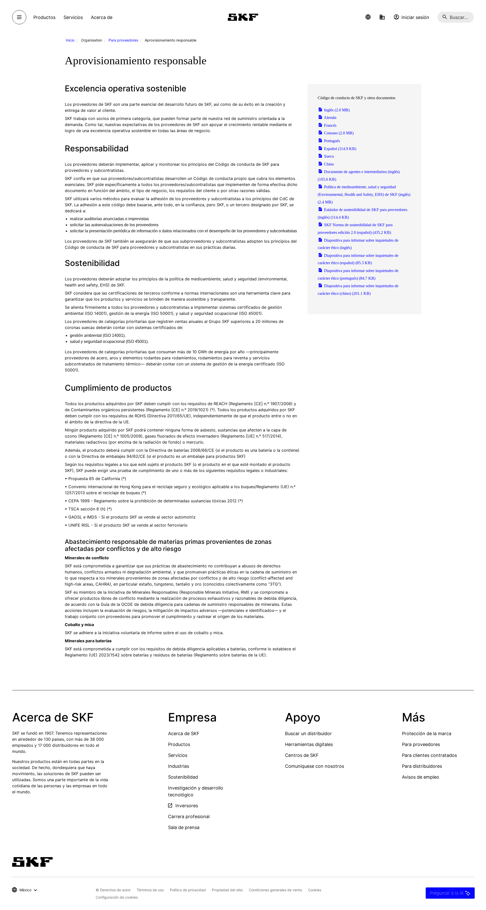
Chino (328, 164)
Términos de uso (150, 890)
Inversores (186, 805)
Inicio (70, 40)
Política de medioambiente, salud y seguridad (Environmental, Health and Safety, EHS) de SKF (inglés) (364, 194)
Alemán (329, 117)
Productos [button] (44, 17)
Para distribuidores (422, 766)
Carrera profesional (189, 816)
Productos (179, 744)
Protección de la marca (426, 733)
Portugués (331, 141)
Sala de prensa (183, 827)
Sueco (328, 156)
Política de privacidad (188, 890)
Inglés (336, 110)
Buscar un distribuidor (308, 733)
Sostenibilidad (183, 777)
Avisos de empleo (420, 777)
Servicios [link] (73, 17)
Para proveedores (123, 40)
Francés (329, 125)
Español (339, 149)
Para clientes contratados (429, 755)
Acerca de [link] (101, 17)
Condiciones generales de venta (275, 890)
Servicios (177, 755)
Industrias (178, 766)
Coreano (338, 133)
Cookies (314, 890)
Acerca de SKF (183, 733)
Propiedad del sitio (227, 890)
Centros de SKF (302, 755)
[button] (368, 17)
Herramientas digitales (309, 744)
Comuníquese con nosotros (314, 766)
